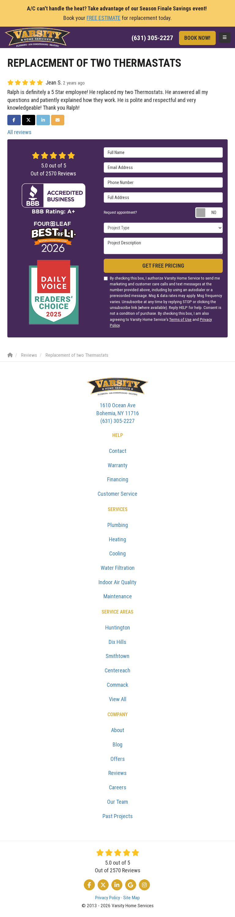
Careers (117, 787)
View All (117, 699)
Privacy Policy (107, 897)
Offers (117, 759)
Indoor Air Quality (117, 582)
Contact (117, 451)
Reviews (117, 773)
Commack (117, 685)
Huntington (117, 627)
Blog (117, 744)
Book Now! (197, 38)
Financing (117, 479)
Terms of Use (180, 319)
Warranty (118, 465)
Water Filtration (118, 568)
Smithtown (117, 656)
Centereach (117, 670)
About (117, 730)
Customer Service (117, 493)
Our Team (117, 802)
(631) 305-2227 (117, 413)
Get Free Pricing (163, 265)
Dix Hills (117, 642)
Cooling (117, 553)
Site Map (131, 897)
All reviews (19, 132)
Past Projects (118, 816)
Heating (117, 539)
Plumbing (117, 525)
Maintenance (117, 596)
